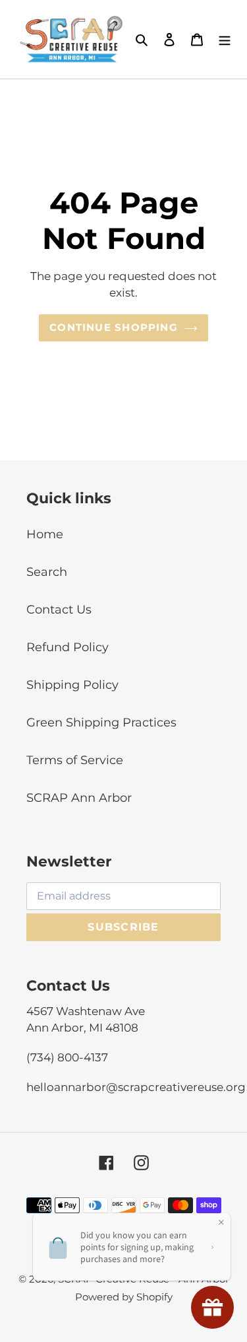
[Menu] (224, 39)
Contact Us (59, 609)
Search (46, 572)
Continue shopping (113, 327)
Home (44, 534)
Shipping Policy (72, 685)
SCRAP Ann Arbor (79, 798)
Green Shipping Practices (101, 722)
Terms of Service (74, 760)
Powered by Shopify (124, 1296)
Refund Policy (67, 647)
